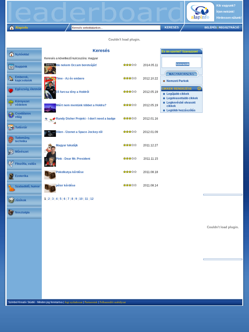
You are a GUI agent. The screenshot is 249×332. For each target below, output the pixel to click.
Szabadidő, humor (27, 186)
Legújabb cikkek (178, 94)
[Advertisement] (95, 12)
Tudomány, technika (22, 139)
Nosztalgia (22, 212)
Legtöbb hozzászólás (181, 110)
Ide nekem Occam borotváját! (76, 65)
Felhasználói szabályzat (113, 302)
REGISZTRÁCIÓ (229, 27)
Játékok (20, 200)
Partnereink (91, 302)
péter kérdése (65, 185)
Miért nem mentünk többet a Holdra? (81, 105)
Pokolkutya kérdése (70, 172)
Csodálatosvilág (23, 115)
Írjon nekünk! (225, 11)
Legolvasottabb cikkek (182, 98)
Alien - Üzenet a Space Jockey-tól (79, 132)
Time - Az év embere (70, 78)
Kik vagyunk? (225, 5)
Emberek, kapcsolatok (23, 78)
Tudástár (21, 127)
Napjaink (21, 66)
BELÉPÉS (211, 27)
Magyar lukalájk (67, 145)
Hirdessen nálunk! (229, 17)
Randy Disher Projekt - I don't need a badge (86, 118)
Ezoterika (21, 176)
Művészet (21, 151)
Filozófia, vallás (25, 164)
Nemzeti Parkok (178, 81)
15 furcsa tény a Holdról (72, 92)
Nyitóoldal (22, 54)
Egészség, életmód (28, 89)
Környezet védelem (22, 103)
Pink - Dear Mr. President (73, 158)
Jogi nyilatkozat (73, 302)
